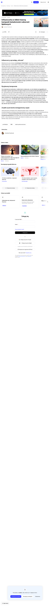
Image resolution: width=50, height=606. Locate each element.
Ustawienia (37, 596)
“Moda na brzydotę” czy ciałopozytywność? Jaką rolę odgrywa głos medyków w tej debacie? (10, 158)
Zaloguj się (36, 2)
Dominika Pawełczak (7, 26)
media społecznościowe (20, 124)
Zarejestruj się (28, 252)
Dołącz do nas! (43, 2)
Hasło (16, 224)
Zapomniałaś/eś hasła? (19, 229)
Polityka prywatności (22, 256)
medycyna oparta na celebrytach (14, 38)
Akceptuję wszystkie (15, 596)
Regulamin (29, 256)
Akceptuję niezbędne (27, 596)
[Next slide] (48, 150)
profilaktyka (5, 124)
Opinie (8, 17)
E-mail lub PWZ (18, 219)
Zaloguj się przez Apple (27, 243)
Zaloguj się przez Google (25, 239)
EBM (11, 124)
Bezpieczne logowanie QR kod (25, 249)
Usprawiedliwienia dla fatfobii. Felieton (30, 156)
